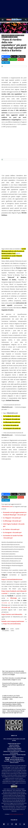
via (12, 598)
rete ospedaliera (5, 630)
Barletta (17, 35)
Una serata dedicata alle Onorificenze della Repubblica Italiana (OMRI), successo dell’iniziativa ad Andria (13, 704)
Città (3, 35)
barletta (12, 628)
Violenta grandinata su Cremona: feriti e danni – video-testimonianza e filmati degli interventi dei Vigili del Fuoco (14, 711)
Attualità (12, 35)
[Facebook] (7, 824)
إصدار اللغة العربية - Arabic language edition (14, 761)
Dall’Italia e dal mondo (9, 692)
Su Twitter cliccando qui (11, 425)
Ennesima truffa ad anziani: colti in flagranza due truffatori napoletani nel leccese (13, 684)
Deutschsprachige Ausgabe (14, 748)
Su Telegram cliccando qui (11, 419)
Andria (7, 35)
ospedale (17, 628)
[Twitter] (20, 824)
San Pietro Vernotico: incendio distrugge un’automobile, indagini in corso (14, 678)
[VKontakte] (24, 824)
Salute (15, 36)
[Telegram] (16, 824)
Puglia (22, 35)
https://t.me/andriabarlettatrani (11, 579)
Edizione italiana (14, 762)
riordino (12, 630)
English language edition (14, 743)
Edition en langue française (14, 750)
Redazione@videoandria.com (16, 814)
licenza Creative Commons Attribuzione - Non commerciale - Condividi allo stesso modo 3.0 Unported (14, 790)
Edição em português (14, 746)
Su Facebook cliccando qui (11, 416)
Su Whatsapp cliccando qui (11, 422)
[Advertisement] (14, 9)
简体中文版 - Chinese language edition (14, 757)
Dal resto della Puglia (9, 668)
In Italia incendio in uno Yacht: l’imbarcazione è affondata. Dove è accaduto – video (12, 697)
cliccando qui (5, 603)
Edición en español (14, 745)
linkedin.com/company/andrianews (12, 621)
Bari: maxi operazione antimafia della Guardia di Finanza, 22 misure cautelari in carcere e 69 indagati (14, 672)
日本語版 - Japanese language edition (14, 759)
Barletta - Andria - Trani (7, 36)
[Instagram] (12, 824)
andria (7, 628)
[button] (2, 20)
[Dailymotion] (3, 824)
